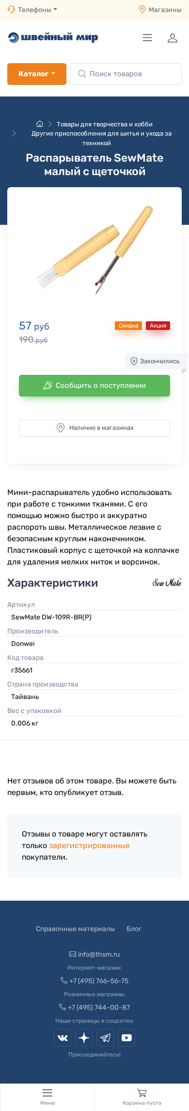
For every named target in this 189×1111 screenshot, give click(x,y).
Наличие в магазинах (101, 427)
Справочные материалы (75, 929)
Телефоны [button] (34, 10)
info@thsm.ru (99, 954)
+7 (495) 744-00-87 (99, 1007)
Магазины (165, 10)
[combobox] (126, 74)
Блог (134, 929)
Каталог (33, 73)
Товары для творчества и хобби (105, 124)
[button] (94, 251)
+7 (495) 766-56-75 (98, 981)
